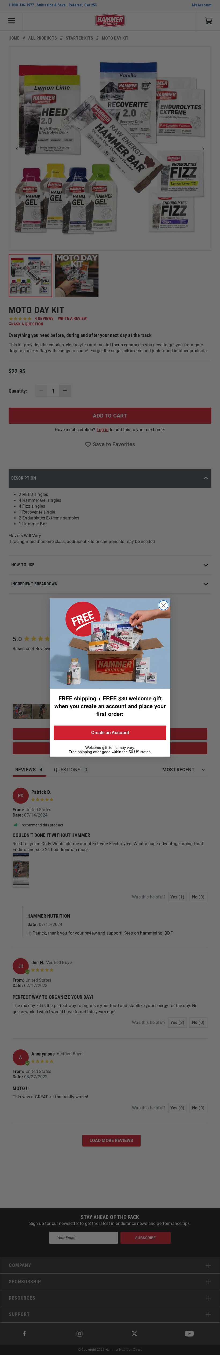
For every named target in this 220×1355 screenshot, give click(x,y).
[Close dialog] (163, 605)
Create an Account (110, 732)
